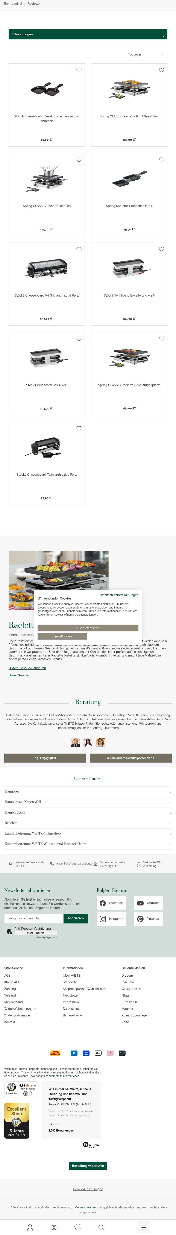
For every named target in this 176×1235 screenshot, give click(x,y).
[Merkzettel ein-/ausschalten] (79, 70)
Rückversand (13, 1002)
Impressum (71, 1002)
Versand (10, 995)
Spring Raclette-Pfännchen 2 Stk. (129, 206)
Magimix (128, 1008)
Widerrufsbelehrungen (20, 1008)
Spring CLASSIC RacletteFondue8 (47, 206)
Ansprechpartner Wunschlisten (84, 989)
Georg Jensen (131, 989)
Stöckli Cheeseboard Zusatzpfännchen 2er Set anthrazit (46, 119)
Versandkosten (85, 1207)
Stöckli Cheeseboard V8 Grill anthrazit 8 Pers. (47, 295)
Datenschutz (71, 1008)
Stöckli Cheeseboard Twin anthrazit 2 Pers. (47, 474)
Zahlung (10, 989)
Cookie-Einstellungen (88, 1189)
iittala (125, 995)
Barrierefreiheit (73, 1015)
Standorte (70, 982)
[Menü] (144, 1227)
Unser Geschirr (19, 675)
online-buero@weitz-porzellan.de (130, 758)
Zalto (125, 1022)
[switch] (27, 1093)
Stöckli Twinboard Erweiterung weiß (129, 295)
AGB (7, 975)
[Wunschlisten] (54, 1227)
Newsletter (71, 995)
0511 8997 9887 (45, 758)
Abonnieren (76, 918)
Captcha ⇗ (47, 937)
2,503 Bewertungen (61, 1130)
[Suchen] (101, 1227)
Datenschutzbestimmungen (119, 595)
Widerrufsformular (17, 1015)
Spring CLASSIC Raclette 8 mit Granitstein (129, 116)
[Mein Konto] (30, 1227)
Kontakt (9, 1022)
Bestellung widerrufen (88, 1166)
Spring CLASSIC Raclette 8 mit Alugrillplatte (129, 385)
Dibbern (127, 975)
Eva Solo (128, 982)
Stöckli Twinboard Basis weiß (46, 385)
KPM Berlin (129, 1002)
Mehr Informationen (67, 1076)
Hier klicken (35, 933)
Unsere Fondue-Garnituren (27, 668)
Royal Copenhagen (135, 1015)
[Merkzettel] (78, 1227)
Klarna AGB (12, 982)
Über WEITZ (71, 975)
